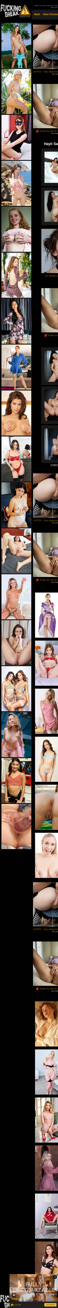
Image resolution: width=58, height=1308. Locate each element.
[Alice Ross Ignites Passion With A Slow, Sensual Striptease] (16, 551)
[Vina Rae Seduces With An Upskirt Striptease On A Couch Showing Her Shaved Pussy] (16, 321)
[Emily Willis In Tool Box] (16, 780)
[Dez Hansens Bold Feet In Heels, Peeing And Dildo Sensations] (16, 826)
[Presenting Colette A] (16, 413)
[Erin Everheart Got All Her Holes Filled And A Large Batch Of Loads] (16, 367)
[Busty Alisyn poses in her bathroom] (16, 229)
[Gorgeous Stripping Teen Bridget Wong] (16, 734)
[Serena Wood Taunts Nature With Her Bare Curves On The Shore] (16, 183)
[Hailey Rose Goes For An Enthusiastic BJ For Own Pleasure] (16, 459)
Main (37, 14)
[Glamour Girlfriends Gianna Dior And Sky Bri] (16, 688)
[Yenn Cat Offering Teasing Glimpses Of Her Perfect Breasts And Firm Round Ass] (16, 275)
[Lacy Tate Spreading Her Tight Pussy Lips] (16, 596)
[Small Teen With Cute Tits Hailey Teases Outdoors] (16, 45)
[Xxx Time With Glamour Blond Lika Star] (16, 91)
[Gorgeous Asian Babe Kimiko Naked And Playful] (16, 505)
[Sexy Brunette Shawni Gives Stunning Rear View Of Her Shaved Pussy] (16, 137)
